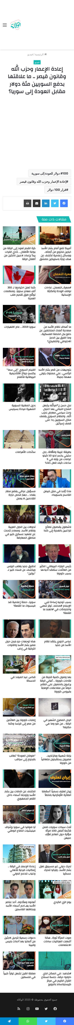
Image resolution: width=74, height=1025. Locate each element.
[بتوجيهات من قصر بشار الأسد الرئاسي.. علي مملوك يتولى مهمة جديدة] (55, 357)
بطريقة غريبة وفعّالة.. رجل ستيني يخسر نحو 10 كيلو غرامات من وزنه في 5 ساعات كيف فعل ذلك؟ (57, 457)
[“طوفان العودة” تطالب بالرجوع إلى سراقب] (19, 743)
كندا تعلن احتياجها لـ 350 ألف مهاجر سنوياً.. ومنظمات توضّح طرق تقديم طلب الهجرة (19, 293)
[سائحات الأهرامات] (19, 439)
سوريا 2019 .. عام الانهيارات (19, 326)
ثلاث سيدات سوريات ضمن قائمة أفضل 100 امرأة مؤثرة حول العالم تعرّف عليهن (56, 832)
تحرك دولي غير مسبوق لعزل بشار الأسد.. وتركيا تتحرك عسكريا (55, 870)
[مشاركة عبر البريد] (36, 203)
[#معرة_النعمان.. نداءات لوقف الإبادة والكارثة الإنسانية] (55, 275)
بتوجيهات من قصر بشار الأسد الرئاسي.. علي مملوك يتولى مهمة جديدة (55, 373)
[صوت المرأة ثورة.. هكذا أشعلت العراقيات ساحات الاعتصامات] (55, 925)
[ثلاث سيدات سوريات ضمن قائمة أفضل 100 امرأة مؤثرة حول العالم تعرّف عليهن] (55, 814)
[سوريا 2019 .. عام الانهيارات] (19, 314)
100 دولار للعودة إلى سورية (49, 173)
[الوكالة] (15, 25)
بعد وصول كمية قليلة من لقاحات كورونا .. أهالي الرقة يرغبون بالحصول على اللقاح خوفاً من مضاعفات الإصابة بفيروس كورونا (55, 684)
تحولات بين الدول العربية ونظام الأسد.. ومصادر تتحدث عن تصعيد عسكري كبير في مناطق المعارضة (19, 532)
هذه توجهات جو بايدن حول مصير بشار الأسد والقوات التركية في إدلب (20, 645)
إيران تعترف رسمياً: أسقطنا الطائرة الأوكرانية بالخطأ (56, 793)
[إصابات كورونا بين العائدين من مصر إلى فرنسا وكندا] (19, 707)
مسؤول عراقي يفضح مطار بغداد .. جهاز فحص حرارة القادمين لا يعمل (20, 495)
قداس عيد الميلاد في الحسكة (23, 679)
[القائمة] (5, 26)
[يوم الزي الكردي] (55, 889)
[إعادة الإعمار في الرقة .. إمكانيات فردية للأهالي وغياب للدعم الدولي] (19, 853)
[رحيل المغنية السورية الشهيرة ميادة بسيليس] (19, 392)
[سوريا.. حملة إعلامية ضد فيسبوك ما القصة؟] (19, 589)
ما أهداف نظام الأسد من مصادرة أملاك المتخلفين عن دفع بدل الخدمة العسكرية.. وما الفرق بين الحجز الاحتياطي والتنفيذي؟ (55, 334)
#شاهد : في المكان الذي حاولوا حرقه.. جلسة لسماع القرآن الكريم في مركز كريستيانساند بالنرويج (56, 979)
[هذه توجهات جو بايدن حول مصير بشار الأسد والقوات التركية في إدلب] (19, 628)
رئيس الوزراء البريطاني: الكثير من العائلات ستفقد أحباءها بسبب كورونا (55, 570)
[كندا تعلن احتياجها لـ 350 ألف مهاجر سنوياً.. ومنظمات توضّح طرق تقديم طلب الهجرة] (19, 275)
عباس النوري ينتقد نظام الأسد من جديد (57, 643)
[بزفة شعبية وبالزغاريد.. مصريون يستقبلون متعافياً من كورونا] (55, 743)
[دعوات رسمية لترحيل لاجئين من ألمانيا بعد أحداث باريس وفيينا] (19, 925)
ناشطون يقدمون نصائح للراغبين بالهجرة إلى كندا (57, 529)
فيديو (30, 54)
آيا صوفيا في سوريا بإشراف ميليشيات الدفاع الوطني (20, 829)
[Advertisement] (46, 25)
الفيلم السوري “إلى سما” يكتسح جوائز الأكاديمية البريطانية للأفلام (21, 373)
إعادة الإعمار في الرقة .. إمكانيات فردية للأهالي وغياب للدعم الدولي (21, 870)
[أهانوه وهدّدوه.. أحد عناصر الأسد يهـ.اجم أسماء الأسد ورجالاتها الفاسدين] (19, 889)
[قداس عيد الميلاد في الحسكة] (19, 664)
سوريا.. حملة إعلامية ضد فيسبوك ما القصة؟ (21, 604)
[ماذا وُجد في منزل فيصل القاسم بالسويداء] (55, 478)
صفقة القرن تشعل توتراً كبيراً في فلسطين (19, 975)
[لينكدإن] (46, 203)
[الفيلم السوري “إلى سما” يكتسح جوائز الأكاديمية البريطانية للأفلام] (19, 357)
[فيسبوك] (64, 203)
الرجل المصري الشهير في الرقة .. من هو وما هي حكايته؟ (57, 724)
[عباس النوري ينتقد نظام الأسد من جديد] (55, 628)
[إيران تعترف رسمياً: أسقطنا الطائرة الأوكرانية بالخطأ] (55, 778)
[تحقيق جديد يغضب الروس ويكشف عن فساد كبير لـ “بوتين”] (19, 553)
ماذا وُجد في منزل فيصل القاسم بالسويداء (57, 493)
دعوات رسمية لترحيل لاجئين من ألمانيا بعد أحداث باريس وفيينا (19, 941)
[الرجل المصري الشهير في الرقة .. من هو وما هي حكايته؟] (55, 707)
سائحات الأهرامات (25, 452)
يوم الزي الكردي (62, 902)
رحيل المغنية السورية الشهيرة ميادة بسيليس (22, 407)
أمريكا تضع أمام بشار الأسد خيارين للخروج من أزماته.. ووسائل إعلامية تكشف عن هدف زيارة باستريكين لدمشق (55, 254)
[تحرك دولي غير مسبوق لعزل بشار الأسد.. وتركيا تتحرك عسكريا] (55, 853)
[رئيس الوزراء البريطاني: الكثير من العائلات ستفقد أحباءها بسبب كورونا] (55, 553)
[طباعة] (27, 203)
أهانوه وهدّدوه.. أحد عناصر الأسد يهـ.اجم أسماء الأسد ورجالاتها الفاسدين (20, 906)
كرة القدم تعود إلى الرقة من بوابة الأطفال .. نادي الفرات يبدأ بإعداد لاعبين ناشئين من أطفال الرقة (19, 254)
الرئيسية (39, 54)
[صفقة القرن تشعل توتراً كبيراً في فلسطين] (19, 961)
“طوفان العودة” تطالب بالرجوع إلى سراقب (22, 757)
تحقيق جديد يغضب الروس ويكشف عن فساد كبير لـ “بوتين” (21, 570)
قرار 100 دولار (56, 190)
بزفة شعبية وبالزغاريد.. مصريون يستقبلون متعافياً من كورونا (56, 759)
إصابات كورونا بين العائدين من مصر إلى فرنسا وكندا (20, 722)
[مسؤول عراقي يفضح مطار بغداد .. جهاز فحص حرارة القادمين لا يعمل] (19, 478)
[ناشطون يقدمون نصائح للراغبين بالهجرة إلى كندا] (55, 514)
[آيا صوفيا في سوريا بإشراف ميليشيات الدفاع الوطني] (19, 814)
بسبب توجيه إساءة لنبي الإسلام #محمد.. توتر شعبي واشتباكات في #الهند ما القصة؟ (55, 607)
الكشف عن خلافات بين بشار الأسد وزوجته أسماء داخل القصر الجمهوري (20, 795)
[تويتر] (55, 203)
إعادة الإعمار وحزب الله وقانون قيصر (43, 181)
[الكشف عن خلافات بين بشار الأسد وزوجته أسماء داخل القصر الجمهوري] (19, 778)
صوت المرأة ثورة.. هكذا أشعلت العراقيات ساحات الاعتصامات (57, 941)
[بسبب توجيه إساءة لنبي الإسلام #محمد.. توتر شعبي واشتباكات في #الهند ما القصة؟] (55, 589)
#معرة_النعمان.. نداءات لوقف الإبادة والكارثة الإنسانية (57, 291)
